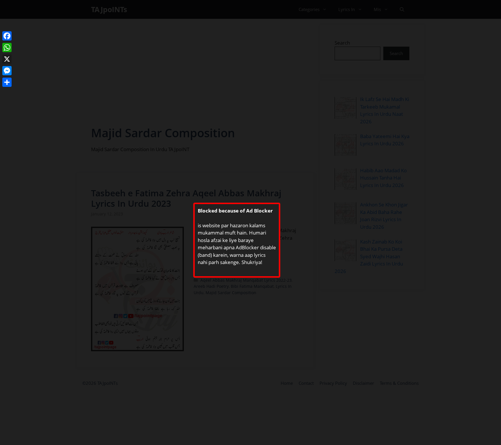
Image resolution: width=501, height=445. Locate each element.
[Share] (7, 82)
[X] (7, 59)
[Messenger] (7, 70)
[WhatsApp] (7, 47)
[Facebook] (7, 36)
